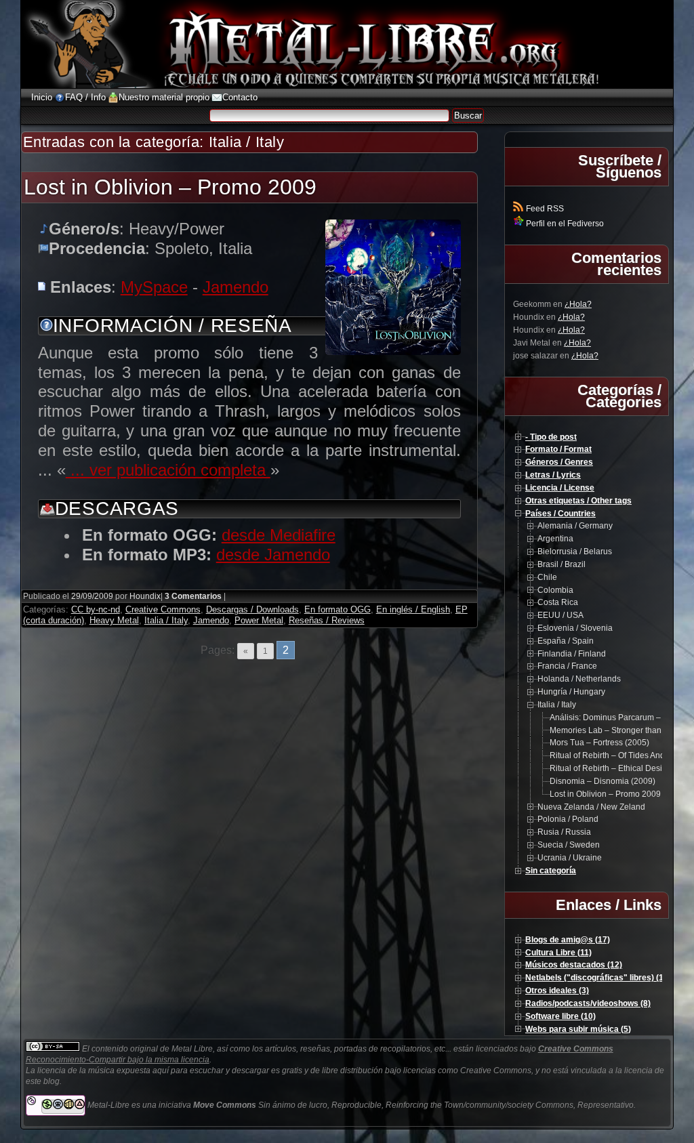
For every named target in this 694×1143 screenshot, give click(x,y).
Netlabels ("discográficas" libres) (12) (598, 977)
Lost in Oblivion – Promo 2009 (170, 187)
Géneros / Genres (559, 462)
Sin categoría (550, 870)
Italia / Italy (166, 620)
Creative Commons (163, 609)
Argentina (555, 538)
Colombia (555, 590)
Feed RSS (544, 208)
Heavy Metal (114, 620)
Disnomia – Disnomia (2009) (602, 781)
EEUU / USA (560, 615)
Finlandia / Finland (571, 654)
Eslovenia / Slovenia (575, 628)
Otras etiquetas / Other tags (578, 500)
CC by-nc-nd (95, 609)
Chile (547, 577)
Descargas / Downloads (252, 609)
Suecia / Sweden (568, 845)
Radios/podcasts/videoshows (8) (588, 1003)
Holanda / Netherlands (579, 679)
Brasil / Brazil (561, 564)
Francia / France (567, 666)
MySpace (154, 287)
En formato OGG (337, 609)
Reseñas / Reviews (327, 620)
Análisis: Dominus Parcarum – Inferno (619, 717)
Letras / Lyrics (553, 475)
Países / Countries (560, 513)
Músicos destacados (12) (573, 965)
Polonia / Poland (567, 819)
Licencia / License (559, 488)
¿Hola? (578, 304)
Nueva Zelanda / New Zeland (591, 807)
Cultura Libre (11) (558, 952)
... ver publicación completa (168, 470)
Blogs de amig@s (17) (567, 939)
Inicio (41, 97)
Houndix (145, 596)
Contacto (240, 97)
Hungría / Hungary (571, 692)
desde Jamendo (273, 554)
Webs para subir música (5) (578, 1029)
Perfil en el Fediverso (564, 223)
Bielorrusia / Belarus (574, 551)
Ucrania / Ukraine (569, 858)
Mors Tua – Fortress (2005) (599, 742)
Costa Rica (557, 602)
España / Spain (565, 641)
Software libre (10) (560, 1016)
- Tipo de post (551, 437)
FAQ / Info (85, 97)
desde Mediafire (278, 535)
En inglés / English (413, 609)
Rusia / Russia (564, 832)
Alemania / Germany (575, 526)
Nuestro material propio (164, 97)
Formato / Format (558, 449)
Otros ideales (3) (557, 990)
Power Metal (258, 620)
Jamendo (235, 287)
